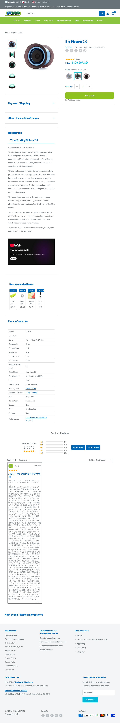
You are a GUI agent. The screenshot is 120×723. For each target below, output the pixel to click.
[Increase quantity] (89, 86)
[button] (53, 442)
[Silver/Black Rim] (86, 76)
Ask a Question (93, 447)
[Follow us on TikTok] (60, 715)
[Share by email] (80, 50)
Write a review (78, 447)
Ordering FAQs (10, 643)
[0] (112, 13)
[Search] (102, 13)
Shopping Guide (88, 20)
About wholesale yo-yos (50, 638)
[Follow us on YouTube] (56, 715)
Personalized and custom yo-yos (53, 642)
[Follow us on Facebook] (43, 715)
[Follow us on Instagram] (52, 715)
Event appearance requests (51, 645)
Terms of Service (12, 665)
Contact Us (9, 669)
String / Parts (48, 20)
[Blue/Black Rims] (69, 76)
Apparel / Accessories (64, 20)
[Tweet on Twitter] (76, 50)
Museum (99, 20)
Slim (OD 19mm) (31, 392)
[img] (12, 470)
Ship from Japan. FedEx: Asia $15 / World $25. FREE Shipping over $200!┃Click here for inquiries (42, 7)
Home (7, 33)
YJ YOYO (68, 47)
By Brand (37, 20)
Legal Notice (10, 654)
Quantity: (69, 86)
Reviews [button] (10, 460)
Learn (77, 20)
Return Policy (10, 662)
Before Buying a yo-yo (14, 646)
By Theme (27, 20)
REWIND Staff (10, 650)
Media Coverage (46, 649)
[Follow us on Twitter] (47, 715)
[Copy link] (84, 50)
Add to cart (90, 95)
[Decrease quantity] (77, 86)
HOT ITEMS (17, 20)
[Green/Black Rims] (78, 76)
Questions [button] (23, 460)
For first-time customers (15, 639)
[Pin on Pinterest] (71, 50)
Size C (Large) (31, 388)
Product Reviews (60, 433)
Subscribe (90, 699)
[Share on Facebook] (67, 50)
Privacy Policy (10, 658)
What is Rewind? (11, 635)
